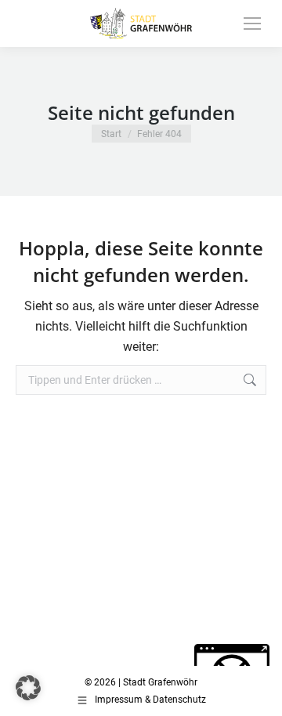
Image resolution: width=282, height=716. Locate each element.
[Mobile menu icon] (252, 23)
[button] (28, 688)
